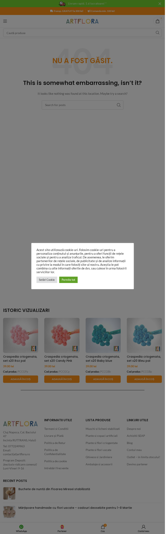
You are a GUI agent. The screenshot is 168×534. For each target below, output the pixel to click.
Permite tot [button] (68, 279)
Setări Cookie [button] (47, 279)
